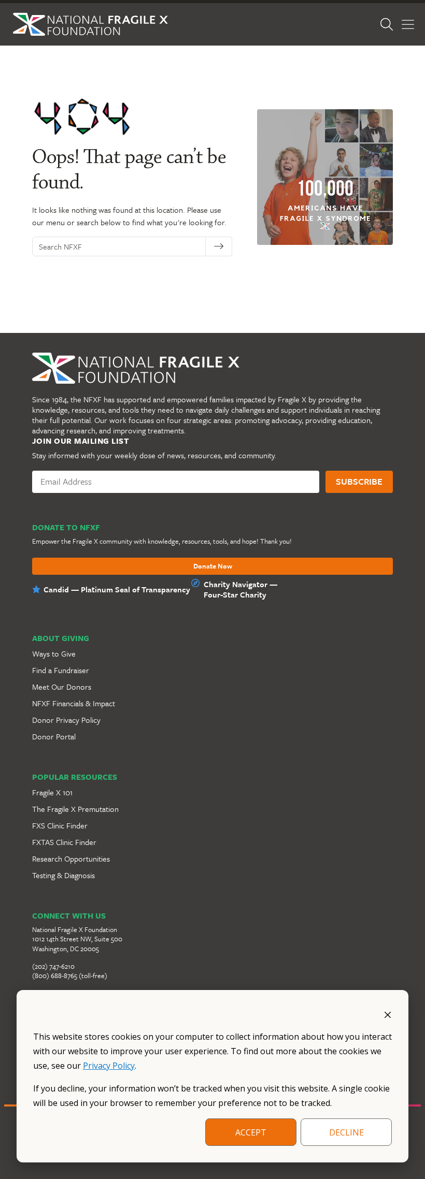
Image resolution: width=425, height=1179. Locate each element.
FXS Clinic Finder (60, 825)
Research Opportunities (71, 858)
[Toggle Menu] (408, 25)
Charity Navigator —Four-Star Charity (240, 589)
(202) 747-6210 (53, 966)
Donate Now (212, 566)
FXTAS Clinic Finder (64, 842)
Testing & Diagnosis (63, 875)
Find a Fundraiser (60, 670)
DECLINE (346, 1132)
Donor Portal (54, 736)
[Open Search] (386, 24)
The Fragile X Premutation (75, 808)
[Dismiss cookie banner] (388, 1014)
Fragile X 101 (52, 792)
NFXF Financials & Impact (73, 703)
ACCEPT (250, 1132)
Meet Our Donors (61, 686)
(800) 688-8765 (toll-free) (69, 975)
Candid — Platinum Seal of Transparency (117, 589)
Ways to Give (54, 653)
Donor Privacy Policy (66, 719)
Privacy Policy (109, 1065)
